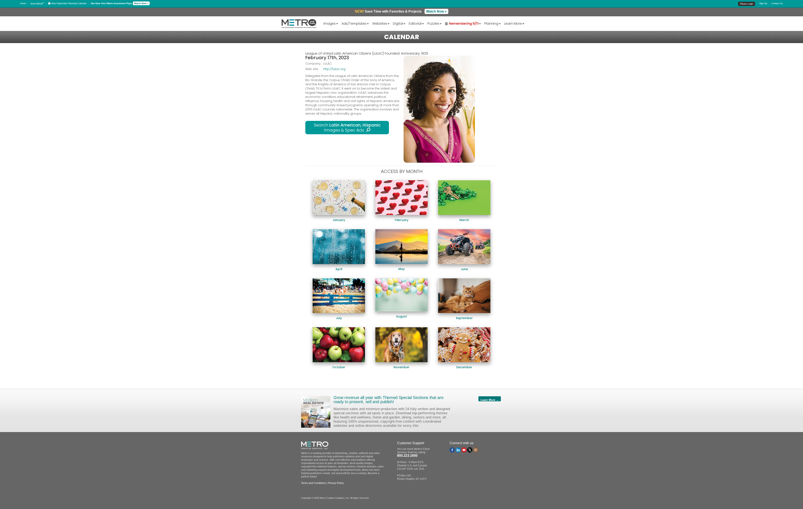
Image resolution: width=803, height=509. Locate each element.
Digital (398, 23)
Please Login (746, 4)
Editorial (415, 23)
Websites (379, 23)
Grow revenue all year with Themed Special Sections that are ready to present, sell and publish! (388, 399)
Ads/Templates (353, 23)
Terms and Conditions (313, 483)
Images (330, 23)
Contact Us (777, 3)
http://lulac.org (334, 69)
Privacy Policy (336, 483)
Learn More (513, 23)
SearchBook (37, 3)
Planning (491, 23)
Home (23, 3)
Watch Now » (141, 3)
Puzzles (433, 23)
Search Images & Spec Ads (347, 127)
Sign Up (763, 3)
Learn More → (490, 399)
